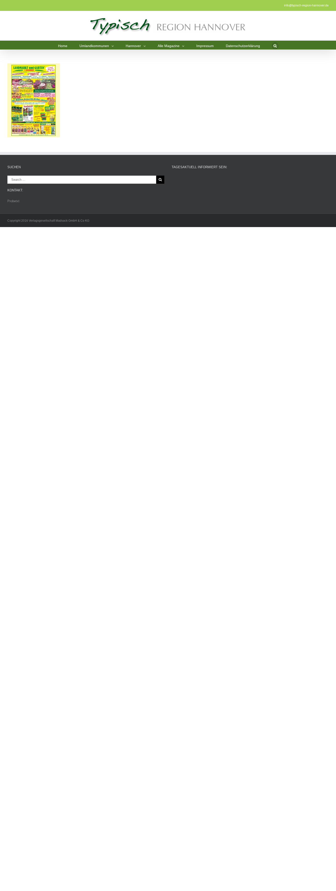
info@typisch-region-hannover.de (306, 5)
